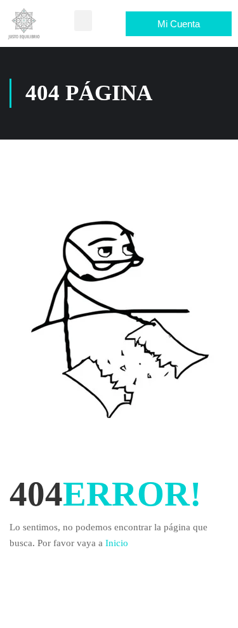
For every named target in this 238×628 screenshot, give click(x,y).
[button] (83, 20)
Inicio (116, 543)
